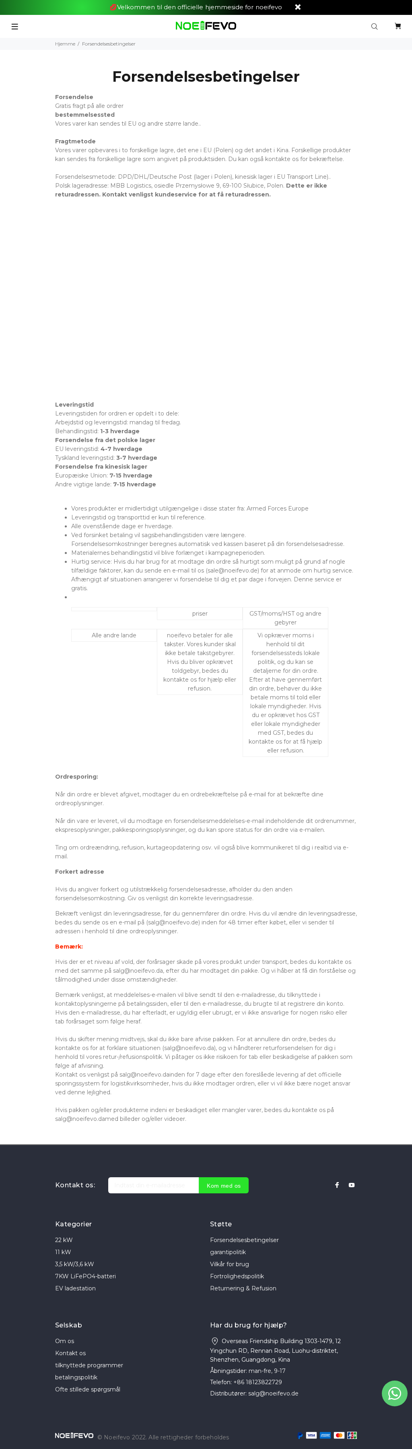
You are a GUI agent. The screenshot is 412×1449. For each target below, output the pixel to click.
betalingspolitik (76, 1377)
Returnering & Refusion (243, 1288)
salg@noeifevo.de (273, 1393)
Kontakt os (70, 1353)
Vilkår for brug (229, 1264)
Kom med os (224, 1185)
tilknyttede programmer (89, 1365)
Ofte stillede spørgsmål (87, 1389)
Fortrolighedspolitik (237, 1276)
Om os (64, 1341)
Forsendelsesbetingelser (244, 1240)
